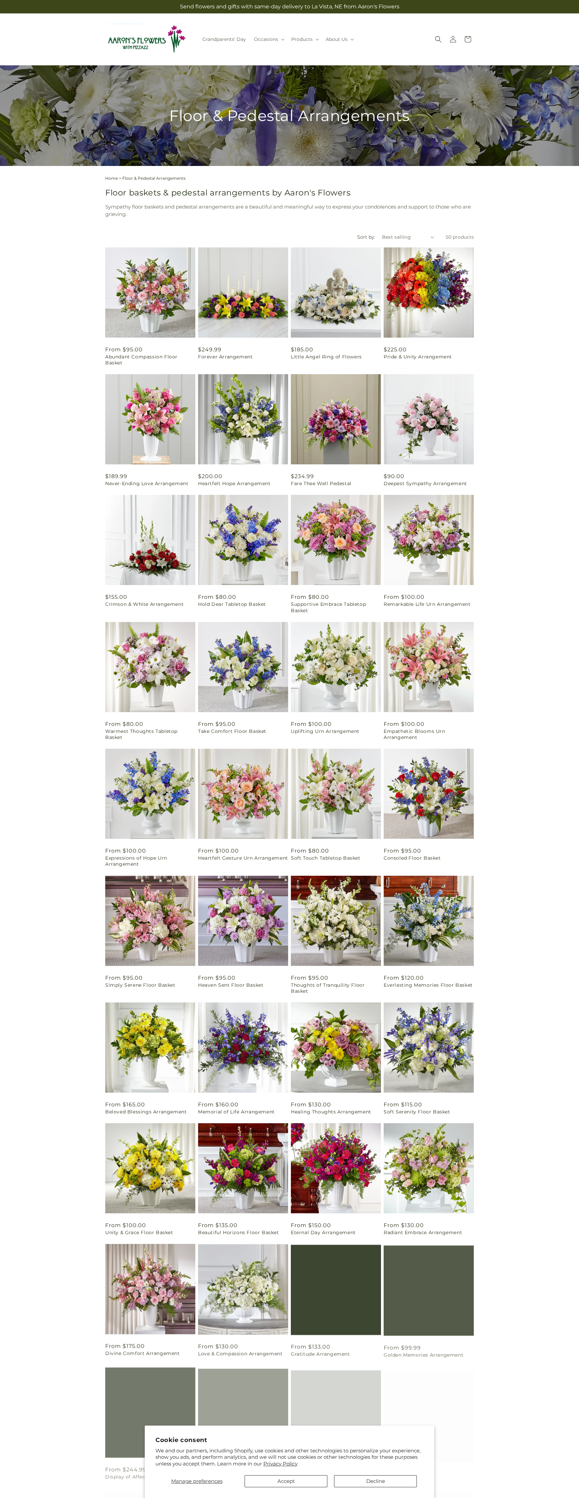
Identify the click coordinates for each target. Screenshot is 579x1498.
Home (111, 178)
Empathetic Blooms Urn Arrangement (414, 734)
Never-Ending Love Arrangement (146, 483)
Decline (375, 1481)
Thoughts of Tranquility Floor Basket (328, 988)
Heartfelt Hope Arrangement (234, 483)
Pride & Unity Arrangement (418, 357)
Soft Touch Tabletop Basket (326, 858)
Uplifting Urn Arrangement (325, 731)
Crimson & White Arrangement (144, 604)
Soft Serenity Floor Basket (417, 1112)
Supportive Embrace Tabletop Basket (328, 607)
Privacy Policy (280, 1463)
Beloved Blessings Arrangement (146, 1112)
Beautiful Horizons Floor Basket (238, 1232)
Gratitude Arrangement (320, 1353)
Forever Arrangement (225, 357)
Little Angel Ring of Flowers (326, 357)
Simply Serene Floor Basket (140, 985)
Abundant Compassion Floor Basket (141, 360)
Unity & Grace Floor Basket (139, 1232)
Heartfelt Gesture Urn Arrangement (243, 858)
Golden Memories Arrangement (423, 1353)
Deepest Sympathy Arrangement (425, 483)
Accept (286, 1481)
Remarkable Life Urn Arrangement (427, 604)
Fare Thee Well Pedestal (321, 483)
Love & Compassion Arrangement (240, 1353)
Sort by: (366, 237)
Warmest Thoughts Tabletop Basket (141, 734)
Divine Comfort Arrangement (142, 1353)
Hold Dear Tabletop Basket (232, 604)
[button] (268, 39)
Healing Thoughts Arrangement (331, 1112)
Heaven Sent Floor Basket (230, 985)
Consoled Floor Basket (412, 858)
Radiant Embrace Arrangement (423, 1232)
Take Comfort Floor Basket (232, 731)
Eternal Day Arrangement (323, 1232)
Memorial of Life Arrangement (236, 1112)
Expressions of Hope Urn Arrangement (136, 861)
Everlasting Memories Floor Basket (428, 985)
